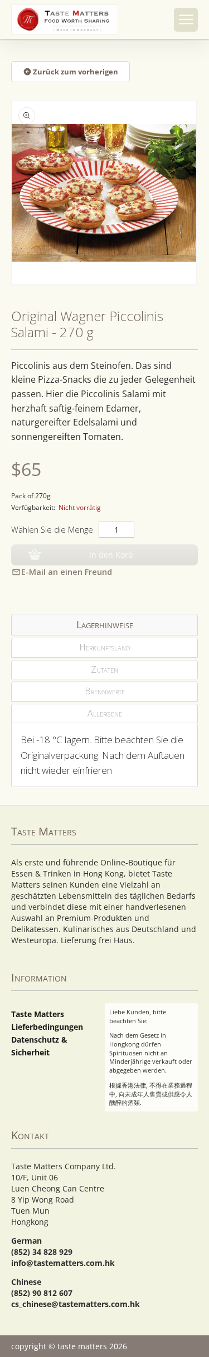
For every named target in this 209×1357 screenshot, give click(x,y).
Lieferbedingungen (47, 1026)
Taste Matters (37, 1014)
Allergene (105, 713)
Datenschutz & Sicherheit (39, 1046)
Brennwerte (105, 691)
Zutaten (104, 669)
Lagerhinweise (104, 624)
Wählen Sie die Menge (52, 529)
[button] (186, 20)
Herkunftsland (104, 647)
